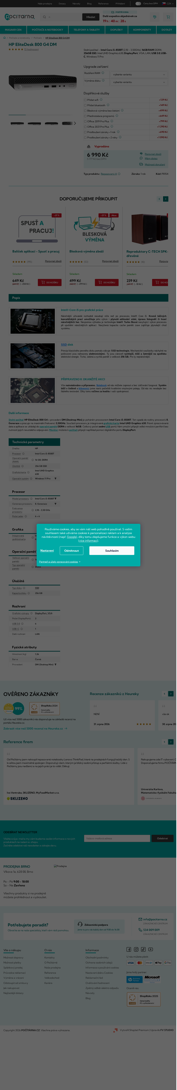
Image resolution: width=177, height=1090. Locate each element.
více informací (87, 540)
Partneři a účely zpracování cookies (57, 561)
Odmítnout (70, 550)
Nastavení (45, 550)
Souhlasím (110, 550)
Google (70, 537)
